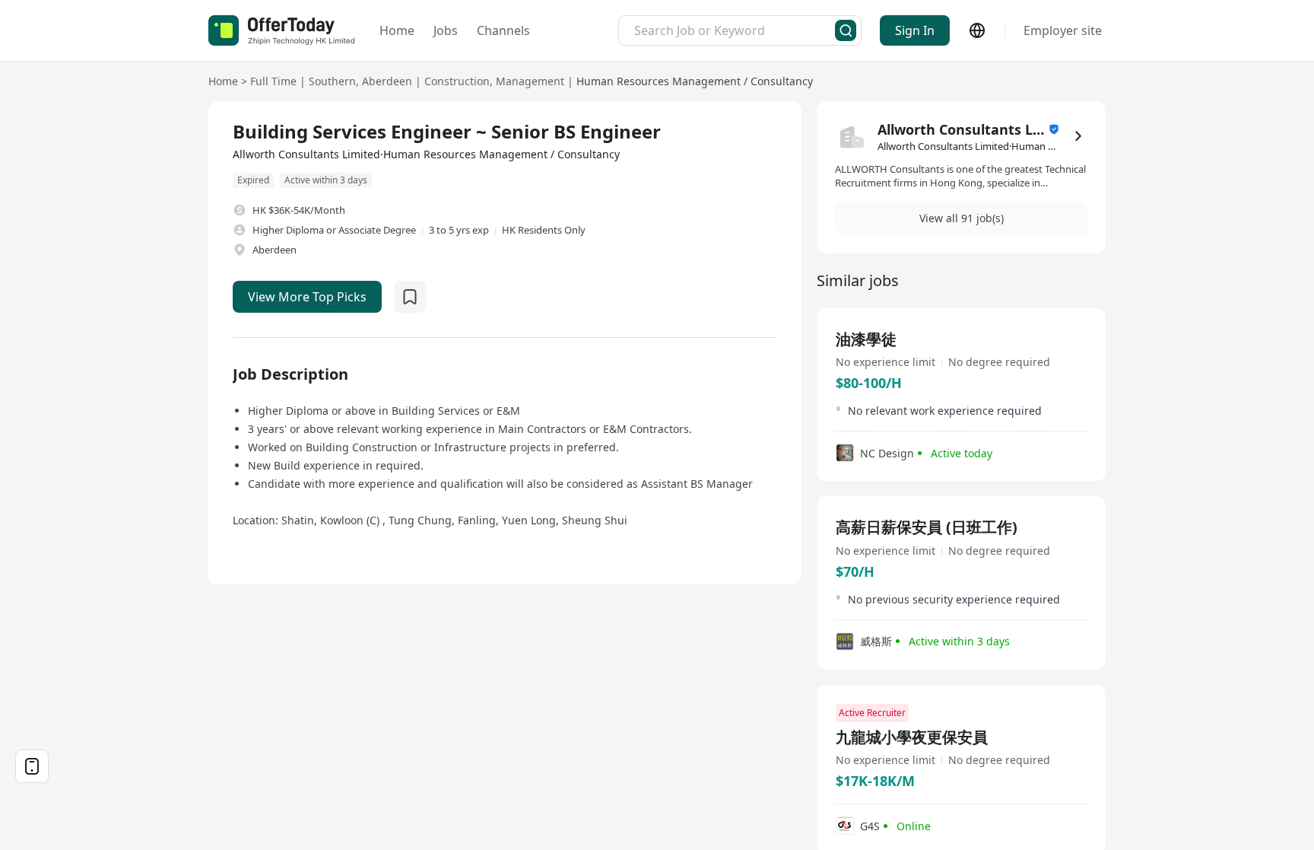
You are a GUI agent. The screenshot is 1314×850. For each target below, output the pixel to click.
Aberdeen (387, 81)
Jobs (445, 30)
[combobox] (734, 30)
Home (396, 30)
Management (530, 81)
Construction (457, 81)
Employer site (1063, 30)
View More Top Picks (307, 296)
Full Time (273, 81)
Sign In (915, 30)
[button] (961, 218)
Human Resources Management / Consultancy (694, 81)
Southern (332, 81)
